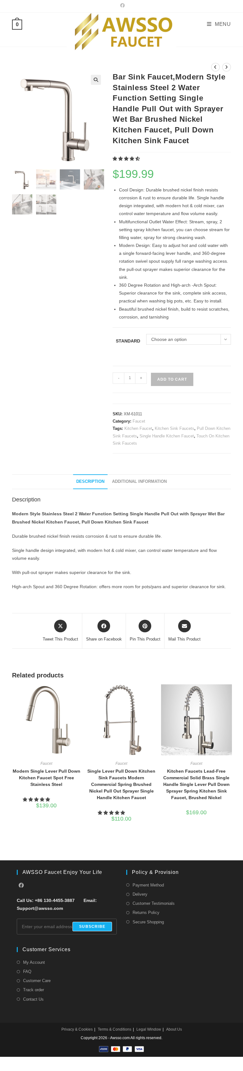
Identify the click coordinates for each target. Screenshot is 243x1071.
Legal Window (148, 1029)
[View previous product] (215, 67)
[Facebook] (21, 885)
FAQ (27, 971)
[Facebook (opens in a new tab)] (121, 5)
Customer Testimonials (154, 903)
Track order (33, 989)
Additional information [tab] (139, 481)
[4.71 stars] (127, 158)
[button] (96, 80)
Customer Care (37, 980)
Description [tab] (90, 481)
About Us (174, 1029)
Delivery (140, 894)
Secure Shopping (148, 922)
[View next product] (226, 67)
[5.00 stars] (112, 812)
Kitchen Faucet (138, 428)
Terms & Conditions (114, 1029)
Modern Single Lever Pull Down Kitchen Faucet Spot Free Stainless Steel (46, 778)
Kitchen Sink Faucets (174, 428)
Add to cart (172, 379)
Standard (128, 340)
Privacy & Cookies (77, 1029)
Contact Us (33, 999)
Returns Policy (146, 912)
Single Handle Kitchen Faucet (167, 436)
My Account (34, 962)
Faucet (139, 421)
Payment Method (148, 885)
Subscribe (92, 926)
